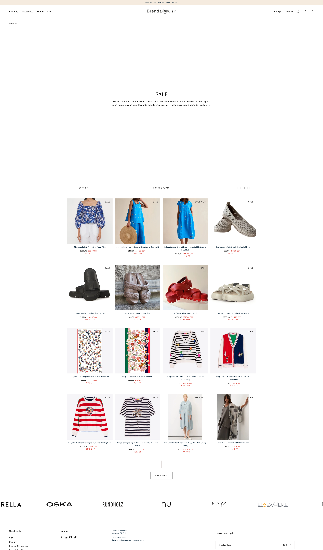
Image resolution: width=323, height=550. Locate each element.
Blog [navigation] (11, 538)
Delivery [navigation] (13, 542)
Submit (287, 545)
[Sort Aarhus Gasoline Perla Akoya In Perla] (233, 287)
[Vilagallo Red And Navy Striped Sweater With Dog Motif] (90, 417)
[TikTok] (75, 537)
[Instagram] (66, 537)
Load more (161, 476)
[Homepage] (161, 12)
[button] (277, 12)
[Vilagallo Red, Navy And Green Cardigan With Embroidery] (233, 350)
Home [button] (12, 24)
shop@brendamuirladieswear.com (130, 540)
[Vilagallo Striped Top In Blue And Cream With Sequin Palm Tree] (137, 417)
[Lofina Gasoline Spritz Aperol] (185, 287)
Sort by (83, 188)
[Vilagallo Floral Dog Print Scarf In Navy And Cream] (90, 350)
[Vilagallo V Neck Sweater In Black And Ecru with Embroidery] (185, 350)
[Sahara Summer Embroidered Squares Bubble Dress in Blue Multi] (185, 221)
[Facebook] (70, 537)
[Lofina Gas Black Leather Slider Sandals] (90, 287)
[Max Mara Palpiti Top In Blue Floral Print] (90, 221)
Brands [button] (40, 11)
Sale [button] (49, 11)
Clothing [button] (13, 11)
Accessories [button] (27, 11)
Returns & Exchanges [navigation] (18, 546)
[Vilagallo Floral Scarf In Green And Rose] (137, 350)
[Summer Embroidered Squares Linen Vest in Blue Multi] (137, 221)
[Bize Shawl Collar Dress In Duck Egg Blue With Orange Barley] (185, 417)
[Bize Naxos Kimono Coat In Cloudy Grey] (233, 417)
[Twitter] (61, 537)
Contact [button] (289, 11)
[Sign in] (305, 11)
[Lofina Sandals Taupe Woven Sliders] (137, 287)
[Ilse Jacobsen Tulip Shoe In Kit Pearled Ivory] (233, 221)
